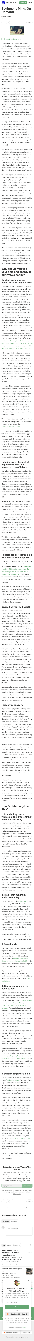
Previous (7, 1208)
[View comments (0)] (8, 22)
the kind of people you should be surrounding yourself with (15, 959)
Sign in (30, 3)
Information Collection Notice (20, 1192)
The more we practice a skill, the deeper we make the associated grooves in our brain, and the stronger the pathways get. (17, 570)
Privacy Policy (23, 1322)
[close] (28, 1280)
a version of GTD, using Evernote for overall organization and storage (17, 1056)
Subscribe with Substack (18, 1314)
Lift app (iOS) (23, 901)
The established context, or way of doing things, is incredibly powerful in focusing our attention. (17, 1004)
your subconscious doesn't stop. (13, 425)
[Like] (3, 22)
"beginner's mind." (12, 1080)
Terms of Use (26, 1190)
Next (27, 1208)
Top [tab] (4, 1245)
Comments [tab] (6, 1221)
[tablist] (10, 1221)
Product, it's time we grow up (12, 1270)
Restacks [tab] (14, 1221)
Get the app (26, 1332)
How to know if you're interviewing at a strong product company (11, 1252)
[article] (17, 1257)
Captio (24, 1058)
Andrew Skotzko (7, 16)
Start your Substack (12, 1332)
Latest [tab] (9, 1245)
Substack (7, 1337)
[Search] (30, 1245)
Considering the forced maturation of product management (9, 1274)
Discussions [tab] (16, 1245)
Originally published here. (12, 39)
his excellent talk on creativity (21, 1138)
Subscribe (23, 3)
